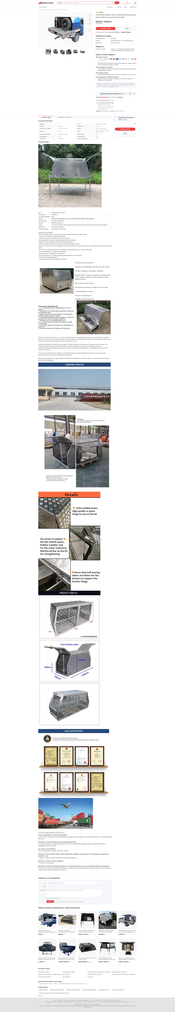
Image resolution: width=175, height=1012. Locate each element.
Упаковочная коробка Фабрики (89, 989)
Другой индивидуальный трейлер (119, 972)
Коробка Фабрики (43, 989)
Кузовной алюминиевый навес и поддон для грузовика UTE (51, 974)
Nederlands (90, 1001)
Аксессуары (90, 976)
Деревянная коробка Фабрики (56, 989)
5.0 (120, 119)
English (55, 1001)
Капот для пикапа (67, 974)
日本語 (102, 1001)
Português (65, 1001)
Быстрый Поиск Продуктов (109, 1000)
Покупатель (109, 7)
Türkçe (114, 1001)
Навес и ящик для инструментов (95, 974)
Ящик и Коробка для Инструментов (61, 9)
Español (60, 1001)
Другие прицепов (66, 976)
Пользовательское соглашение (69, 1000)
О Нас (55, 1000)
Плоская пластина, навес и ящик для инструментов (123, 974)
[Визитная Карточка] (134, 123)
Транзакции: (117, 97)
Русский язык (75, 1001)
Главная (39, 9)
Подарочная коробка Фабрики (73, 989)
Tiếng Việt (119, 1001)
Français (70, 1001)
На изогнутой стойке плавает (44, 976)
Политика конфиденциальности (83, 1000)
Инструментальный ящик (43, 972)
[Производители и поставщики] (45, 2)
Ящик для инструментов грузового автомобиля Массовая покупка (53, 993)
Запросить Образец (126, 32)
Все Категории (43, 7)
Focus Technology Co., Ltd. (86, 1004)
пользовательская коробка (118, 989)
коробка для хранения (104, 989)
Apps (125, 7)
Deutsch (85, 1001)
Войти (135, 3)
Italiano (81, 1001)
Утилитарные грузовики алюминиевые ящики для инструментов (100, 972)
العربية (95, 1001)
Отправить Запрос (106, 28)
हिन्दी (106, 1001)
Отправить (50, 901)
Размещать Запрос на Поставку (76, 901)
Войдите (98, 111)
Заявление (60, 1000)
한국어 (99, 1001)
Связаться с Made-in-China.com (97, 1000)
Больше (40, 995)
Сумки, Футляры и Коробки (48, 9)
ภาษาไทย (110, 1001)
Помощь (119, 7)
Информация (118, 1000)
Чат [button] (128, 28)
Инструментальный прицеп (69, 972)
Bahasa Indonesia (125, 1001)
